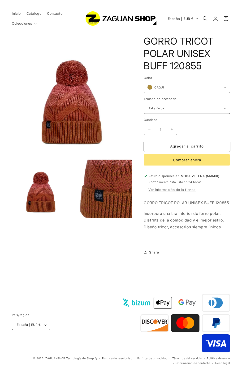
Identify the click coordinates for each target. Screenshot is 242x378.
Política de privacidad (152, 358)
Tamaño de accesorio (160, 99)
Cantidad (150, 120)
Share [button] (154, 252)
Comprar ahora (187, 160)
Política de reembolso (117, 358)
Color (148, 78)
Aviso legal (222, 363)
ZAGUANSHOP (55, 358)
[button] (24, 23)
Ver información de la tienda (172, 190)
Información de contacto (193, 363)
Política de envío (218, 358)
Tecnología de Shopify (82, 358)
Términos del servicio (187, 358)
